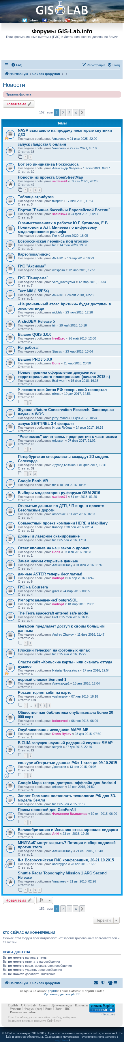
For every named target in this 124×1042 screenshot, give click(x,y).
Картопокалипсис (34, 254)
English (94, 20)
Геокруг (108, 1014)
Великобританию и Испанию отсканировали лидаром (68, 830)
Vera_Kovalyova (63, 282)
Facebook (54, 20)
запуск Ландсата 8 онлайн (42, 144)
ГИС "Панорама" (33, 278)
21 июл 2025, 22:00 (83, 138)
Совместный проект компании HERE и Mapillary (63, 523)
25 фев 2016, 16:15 (75, 617)
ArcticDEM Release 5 (36, 321)
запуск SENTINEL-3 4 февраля (46, 423)
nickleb (57, 312)
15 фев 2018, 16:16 (84, 380)
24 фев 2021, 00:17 (84, 214)
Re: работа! (28, 347)
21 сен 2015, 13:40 (89, 851)
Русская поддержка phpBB (62, 994)
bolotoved (60, 720)
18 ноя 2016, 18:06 (72, 485)
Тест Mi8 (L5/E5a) (33, 291)
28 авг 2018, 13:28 (80, 295)
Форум (29, 1008)
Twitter (33, 20)
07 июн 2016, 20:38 (77, 552)
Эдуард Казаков (64, 465)
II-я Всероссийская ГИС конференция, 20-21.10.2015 (66, 860)
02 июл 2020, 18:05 (74, 235)
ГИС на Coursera (33, 587)
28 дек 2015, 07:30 (88, 733)
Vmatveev (59, 138)
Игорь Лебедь (62, 427)
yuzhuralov (60, 696)
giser (55, 591)
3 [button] (69, 112)
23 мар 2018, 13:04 (79, 351)
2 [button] (63, 112)
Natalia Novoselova (65, 670)
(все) (38, 1008)
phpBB (52, 991)
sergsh (57, 747)
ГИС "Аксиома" (32, 266)
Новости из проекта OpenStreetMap (50, 177)
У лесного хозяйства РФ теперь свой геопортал (62, 390)
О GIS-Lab (28, 1005)
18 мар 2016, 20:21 (81, 604)
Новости (14, 85)
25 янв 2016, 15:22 (72, 654)
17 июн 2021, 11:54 (79, 201)
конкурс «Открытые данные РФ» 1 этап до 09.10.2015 (67, 763)
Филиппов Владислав (69, 813)
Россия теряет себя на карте (44, 692)
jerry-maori (59, 418)
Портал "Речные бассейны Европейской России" (64, 210)
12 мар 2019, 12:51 (82, 270)
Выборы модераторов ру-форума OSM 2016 (59, 493)
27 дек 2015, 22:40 (78, 747)
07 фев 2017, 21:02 (81, 440)
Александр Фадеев (66, 168)
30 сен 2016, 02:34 (79, 527)
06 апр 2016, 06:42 (80, 578)
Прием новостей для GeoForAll (47, 810)
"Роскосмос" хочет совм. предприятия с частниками (67, 436)
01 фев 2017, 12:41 (93, 465)
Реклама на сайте (22, 1012)
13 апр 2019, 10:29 (80, 258)
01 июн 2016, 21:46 (89, 565)
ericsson (58, 440)
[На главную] (62, 8)
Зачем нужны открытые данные (48, 561)
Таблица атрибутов (36, 197)
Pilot (55, 617)
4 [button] (76, 112)
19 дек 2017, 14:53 (77, 393)
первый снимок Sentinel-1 (42, 679)
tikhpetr (57, 201)
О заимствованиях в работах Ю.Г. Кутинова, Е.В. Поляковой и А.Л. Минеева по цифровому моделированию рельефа (63, 227)
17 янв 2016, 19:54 (96, 670)
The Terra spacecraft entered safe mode (53, 613)
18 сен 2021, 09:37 (96, 168)
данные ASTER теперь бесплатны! (50, 574)
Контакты (81, 1005)
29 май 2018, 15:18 (73, 325)
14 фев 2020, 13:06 (73, 245)
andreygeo (59, 864)
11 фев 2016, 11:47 (90, 634)
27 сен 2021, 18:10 (83, 148)
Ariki (55, 833)
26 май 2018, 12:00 (82, 338)
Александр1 (60, 683)
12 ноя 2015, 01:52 (81, 786)
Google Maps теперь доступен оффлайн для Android (67, 783)
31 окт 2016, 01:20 (84, 496)
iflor (54, 235)
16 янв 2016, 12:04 (86, 683)
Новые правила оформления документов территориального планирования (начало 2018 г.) (64, 374)
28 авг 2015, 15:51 (84, 864)
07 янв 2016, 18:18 (84, 696)
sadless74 (59, 181)
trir (54, 245)
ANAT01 (58, 258)
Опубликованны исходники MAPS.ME (53, 730)
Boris (56, 363)
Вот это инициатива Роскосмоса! (49, 164)
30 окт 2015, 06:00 (104, 813)
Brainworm (59, 380)
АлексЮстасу (62, 565)
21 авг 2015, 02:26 (83, 881)
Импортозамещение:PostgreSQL (48, 600)
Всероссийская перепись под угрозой (53, 241)
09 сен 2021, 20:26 (84, 181)
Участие (15, 1008)
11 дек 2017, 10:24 (84, 418)
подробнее (61, 1040)
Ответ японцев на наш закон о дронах (53, 548)
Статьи (43, 1005)
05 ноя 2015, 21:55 (72, 804)
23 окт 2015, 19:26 (76, 833)
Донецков (59, 766)
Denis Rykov (61, 733)
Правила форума (18, 94)
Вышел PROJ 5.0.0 (35, 359)
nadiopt (58, 578)
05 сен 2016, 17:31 (72, 540)
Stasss (57, 351)
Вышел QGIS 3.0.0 (34, 334)
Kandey (57, 527)
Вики (48, 1008)
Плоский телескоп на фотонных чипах (54, 650)
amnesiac (59, 514)
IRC (67, 1008)
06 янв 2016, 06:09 (84, 720)
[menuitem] (16, 65)
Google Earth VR (33, 481)
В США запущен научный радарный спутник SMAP (65, 743)
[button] (82, 112)
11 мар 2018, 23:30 (77, 363)
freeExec (58, 338)
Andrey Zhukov (63, 634)
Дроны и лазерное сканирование (49, 536)
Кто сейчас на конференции (29, 932)
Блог (58, 1008)
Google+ (76, 20)
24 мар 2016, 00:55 (76, 591)
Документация (62, 1005)
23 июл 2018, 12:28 (79, 312)
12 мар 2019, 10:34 (92, 282)
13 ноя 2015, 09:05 (82, 766)
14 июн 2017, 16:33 (89, 427)
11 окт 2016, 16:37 (82, 514)
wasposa (58, 270)
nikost (56, 393)
